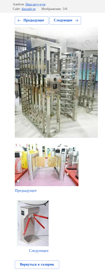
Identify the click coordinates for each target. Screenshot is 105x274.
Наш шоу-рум (35, 4)
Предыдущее (33, 20)
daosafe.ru (29, 9)
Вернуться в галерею (37, 264)
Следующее (63, 20)
